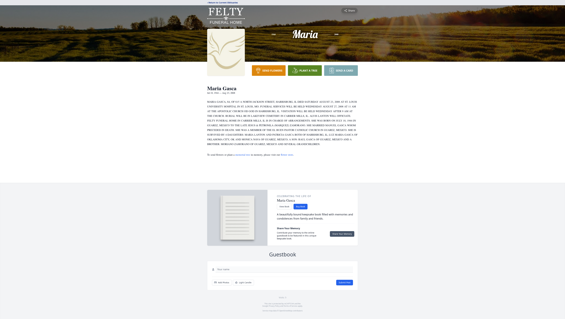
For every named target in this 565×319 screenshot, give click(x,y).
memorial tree (242, 154)
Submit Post (344, 282)
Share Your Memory (342, 233)
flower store (287, 154)
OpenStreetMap (285, 310)
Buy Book (300, 206)
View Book (284, 206)
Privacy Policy (274, 306)
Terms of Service (290, 306)
